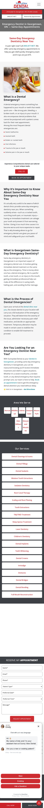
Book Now (32, 805)
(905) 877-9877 (11, 16)
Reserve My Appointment (32, 16)
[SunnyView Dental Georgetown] (21, 4)
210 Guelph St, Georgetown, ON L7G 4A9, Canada (22, 12)
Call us (21, 171)
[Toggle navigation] (39, 4)
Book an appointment (21, 178)
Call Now (10, 805)
